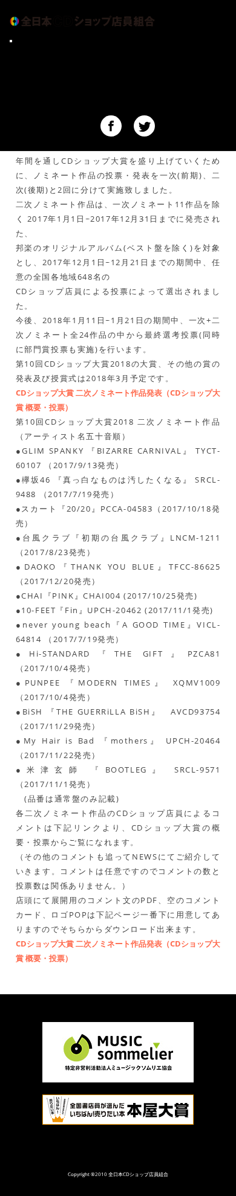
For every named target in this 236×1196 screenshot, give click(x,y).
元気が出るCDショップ (60, 78)
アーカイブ (34, 106)
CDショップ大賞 (45, 50)
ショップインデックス (58, 92)
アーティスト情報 (48, 64)
